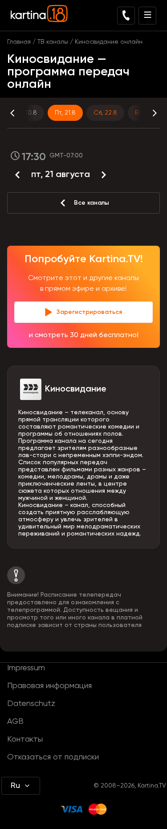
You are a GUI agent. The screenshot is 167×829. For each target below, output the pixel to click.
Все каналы (91, 203)
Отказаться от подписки (53, 757)
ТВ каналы (52, 42)
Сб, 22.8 (105, 113)
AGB (15, 722)
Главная (19, 42)
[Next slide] (146, 113)
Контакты (25, 739)
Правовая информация (49, 686)
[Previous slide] (20, 113)
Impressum (26, 668)
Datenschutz (31, 704)
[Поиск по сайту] (126, 16)
